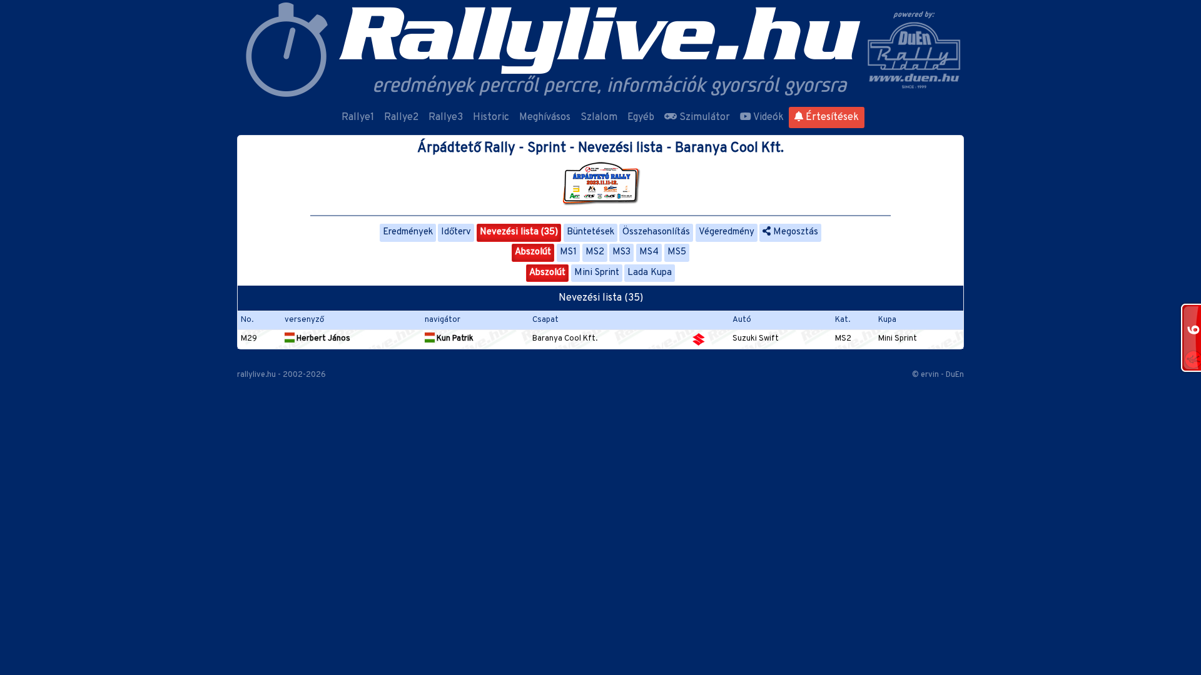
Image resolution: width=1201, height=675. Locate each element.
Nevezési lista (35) (519, 232)
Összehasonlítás (656, 232)
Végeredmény (726, 232)
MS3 (621, 252)
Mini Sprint (596, 273)
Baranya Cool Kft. (564, 339)
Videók (767, 117)
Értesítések (831, 117)
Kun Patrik (454, 339)
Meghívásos (544, 117)
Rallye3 (445, 117)
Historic (491, 117)
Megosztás (794, 232)
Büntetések (590, 232)
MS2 (594, 252)
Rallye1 (358, 117)
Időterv (456, 232)
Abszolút (533, 252)
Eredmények (408, 232)
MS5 (676, 252)
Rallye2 (401, 117)
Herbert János (322, 339)
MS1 (568, 252)
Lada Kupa (649, 273)
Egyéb (640, 117)
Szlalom (598, 117)
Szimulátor (703, 117)
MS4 (649, 252)
